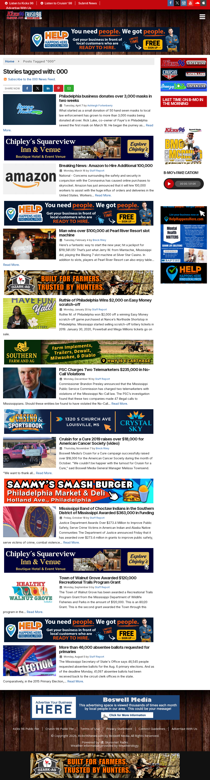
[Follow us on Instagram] (184, 3)
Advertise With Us (18, 8)
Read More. (103, 195)
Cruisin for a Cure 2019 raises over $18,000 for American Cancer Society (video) (101, 441)
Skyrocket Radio (116, 742)
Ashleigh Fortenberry (100, 105)
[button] (202, 17)
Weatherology (129, 745)
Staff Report (97, 170)
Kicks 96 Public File (26, 729)
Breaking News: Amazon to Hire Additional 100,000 (106, 165)
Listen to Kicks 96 (20, 3)
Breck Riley (99, 240)
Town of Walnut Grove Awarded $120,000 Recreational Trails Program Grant (97, 580)
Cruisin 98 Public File (60, 729)
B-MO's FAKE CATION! (181, 173)
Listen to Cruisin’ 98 (58, 3)
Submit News (87, 3)
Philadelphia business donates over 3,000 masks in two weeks (105, 98)
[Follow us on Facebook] (171, 3)
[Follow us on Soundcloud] (197, 3)
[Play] (169, 183)
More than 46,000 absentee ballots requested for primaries (104, 649)
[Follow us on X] (177, 3)
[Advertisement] (105, 39)
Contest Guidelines (152, 729)
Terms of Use (90, 729)
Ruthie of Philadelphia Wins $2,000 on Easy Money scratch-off (105, 302)
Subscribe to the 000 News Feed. (32, 79)
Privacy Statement (119, 729)
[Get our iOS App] (203, 3)
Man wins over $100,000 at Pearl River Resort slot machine (104, 232)
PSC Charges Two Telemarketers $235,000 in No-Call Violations (104, 371)
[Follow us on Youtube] (190, 3)
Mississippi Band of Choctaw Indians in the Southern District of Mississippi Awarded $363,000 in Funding (106, 510)
